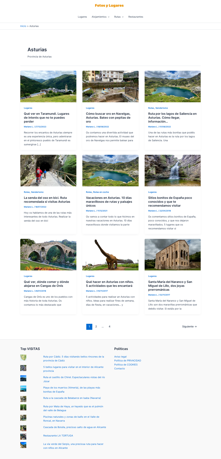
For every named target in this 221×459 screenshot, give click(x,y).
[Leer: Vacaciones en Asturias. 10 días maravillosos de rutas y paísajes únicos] (110, 170)
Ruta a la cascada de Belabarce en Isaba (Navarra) (72, 397)
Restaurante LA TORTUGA (58, 435)
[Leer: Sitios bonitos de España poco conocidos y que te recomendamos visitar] (173, 170)
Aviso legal (120, 356)
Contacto (119, 368)
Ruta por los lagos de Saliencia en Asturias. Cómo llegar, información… (172, 117)
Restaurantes (135, 16)
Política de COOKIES (126, 364)
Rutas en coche (101, 192)
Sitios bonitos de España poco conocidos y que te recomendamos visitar (170, 201)
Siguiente (189, 326)
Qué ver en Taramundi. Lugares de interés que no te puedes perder (46, 117)
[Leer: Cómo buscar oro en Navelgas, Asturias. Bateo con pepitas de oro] (110, 86)
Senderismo (161, 108)
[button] (107, 17)
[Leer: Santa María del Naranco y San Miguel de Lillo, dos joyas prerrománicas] (173, 254)
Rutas (117, 16)
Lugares (82, 16)
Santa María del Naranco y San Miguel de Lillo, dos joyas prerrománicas (170, 285)
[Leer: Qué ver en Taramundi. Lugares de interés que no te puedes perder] (48, 86)
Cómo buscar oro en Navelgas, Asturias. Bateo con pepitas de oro (108, 117)
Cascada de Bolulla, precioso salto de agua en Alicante (74, 427)
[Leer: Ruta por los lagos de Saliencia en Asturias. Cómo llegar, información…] (173, 86)
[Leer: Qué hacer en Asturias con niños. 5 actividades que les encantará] (110, 254)
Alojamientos (99, 16)
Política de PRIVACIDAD (127, 360)
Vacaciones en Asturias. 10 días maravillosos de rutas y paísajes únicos (109, 201)
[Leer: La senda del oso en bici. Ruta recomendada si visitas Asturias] (48, 170)
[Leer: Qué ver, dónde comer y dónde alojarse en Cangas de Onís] (48, 254)
